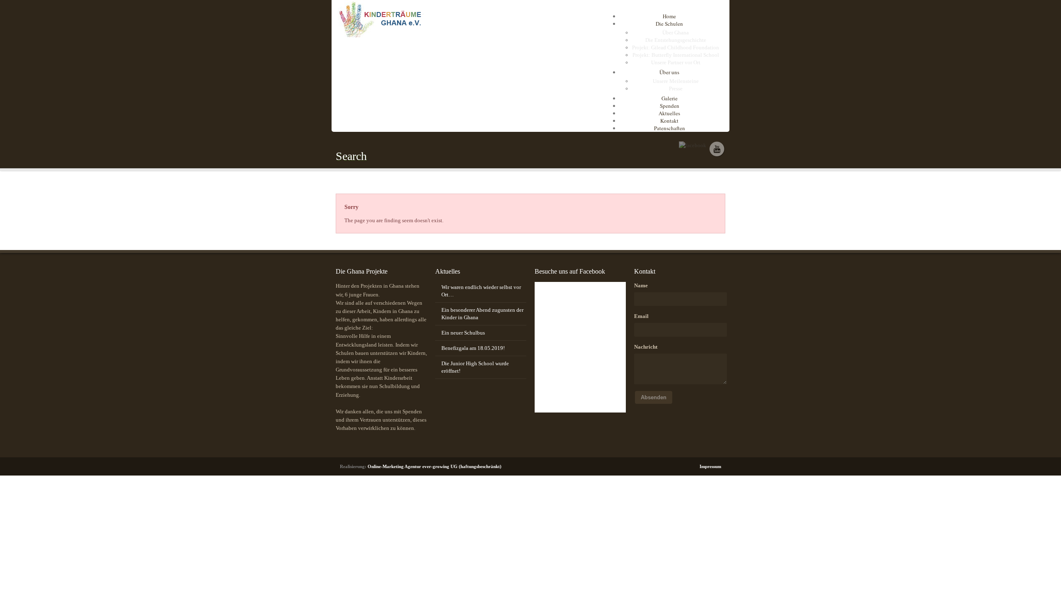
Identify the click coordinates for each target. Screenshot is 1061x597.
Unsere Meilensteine (676, 81)
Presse (676, 88)
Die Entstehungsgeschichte (675, 40)
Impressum (710, 466)
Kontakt (669, 120)
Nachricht (645, 347)
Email (641, 316)
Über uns (669, 72)
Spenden (669, 105)
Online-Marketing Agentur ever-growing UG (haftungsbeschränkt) (434, 466)
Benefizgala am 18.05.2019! (473, 348)
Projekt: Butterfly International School (675, 55)
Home (669, 16)
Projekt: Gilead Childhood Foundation (675, 47)
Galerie (669, 98)
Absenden (653, 397)
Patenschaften (669, 128)
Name (641, 285)
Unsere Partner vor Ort (675, 62)
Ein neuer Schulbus (463, 333)
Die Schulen (669, 23)
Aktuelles (669, 113)
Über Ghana (675, 32)
